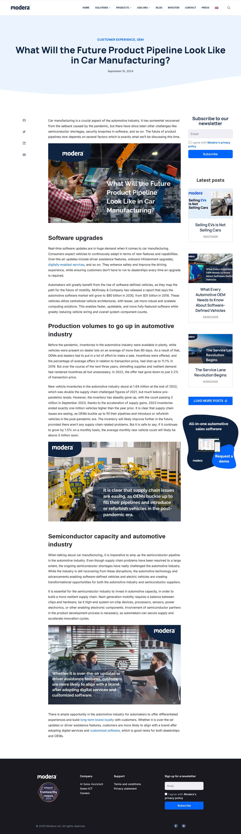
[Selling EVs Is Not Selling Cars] (210, 203)
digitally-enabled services (66, 264)
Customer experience (116, 39)
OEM (140, 39)
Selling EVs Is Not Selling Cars (210, 227)
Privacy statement (125, 788)
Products (122, 7)
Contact (190, 7)
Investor (173, 7)
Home (86, 7)
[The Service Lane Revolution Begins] (210, 348)
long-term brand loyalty (96, 720)
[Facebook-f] (176, 826)
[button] (24, 120)
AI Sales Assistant (92, 784)
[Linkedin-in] (184, 826)
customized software (104, 730)
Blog (159, 7)
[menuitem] (216, 7)
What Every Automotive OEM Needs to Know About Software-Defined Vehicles (210, 300)
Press (205, 7)
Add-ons (142, 7)
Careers (85, 793)
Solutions (101, 7)
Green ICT (86, 788)
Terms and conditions (127, 784)
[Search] (229, 7)
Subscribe (210, 154)
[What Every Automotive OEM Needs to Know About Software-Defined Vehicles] (210, 268)
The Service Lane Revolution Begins (210, 372)
